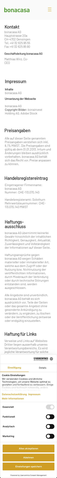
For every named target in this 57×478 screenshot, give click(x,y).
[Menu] (49, 9)
